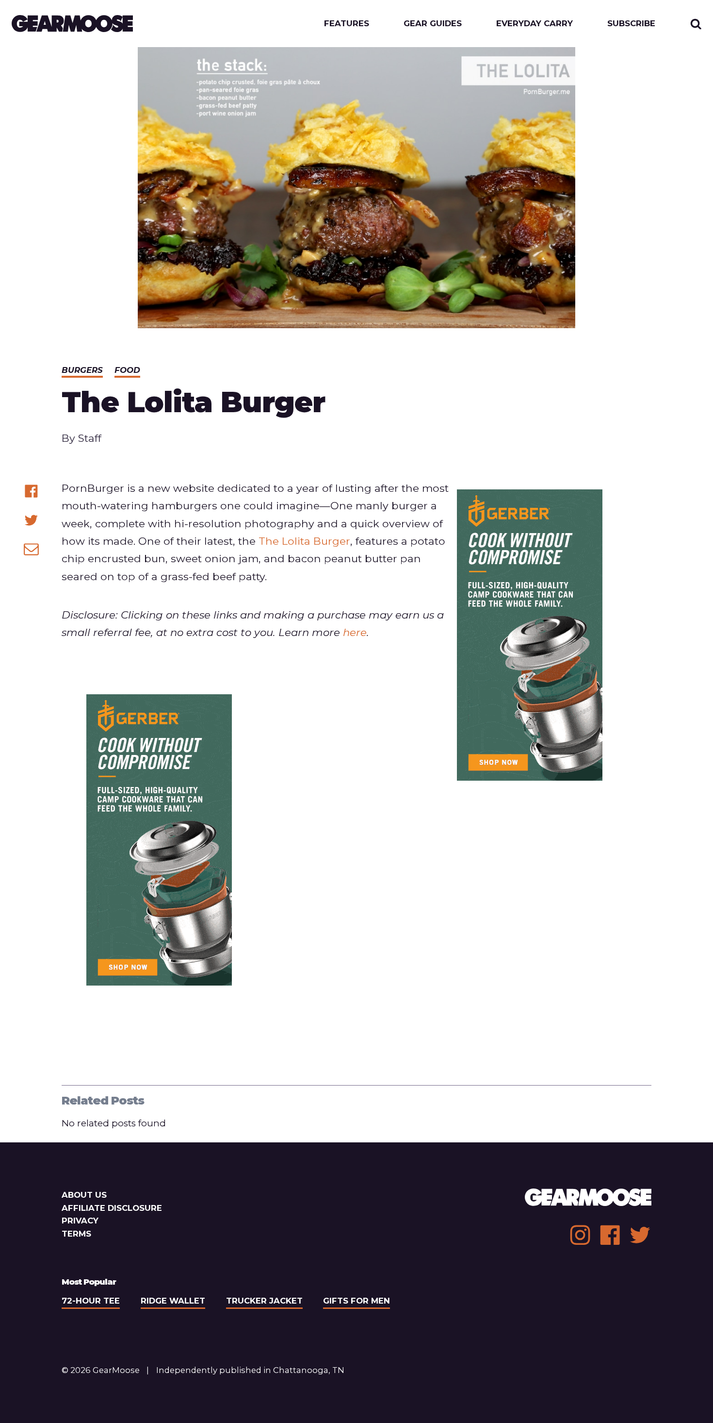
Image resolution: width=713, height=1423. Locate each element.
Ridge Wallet (173, 1301)
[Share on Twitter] (31, 520)
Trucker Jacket (264, 1301)
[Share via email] (31, 548)
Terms (76, 1234)
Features (346, 23)
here (355, 632)
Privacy (80, 1220)
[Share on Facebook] (31, 491)
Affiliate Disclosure (112, 1208)
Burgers (82, 370)
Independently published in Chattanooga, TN (250, 1370)
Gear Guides (433, 23)
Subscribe (631, 23)
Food (127, 370)
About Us (84, 1195)
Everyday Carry (534, 23)
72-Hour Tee (91, 1301)
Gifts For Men (356, 1301)
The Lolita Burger (304, 541)
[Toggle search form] (696, 24)
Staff (89, 438)
